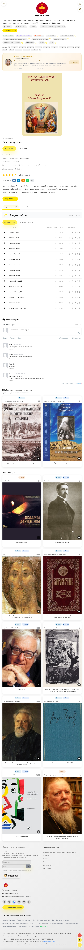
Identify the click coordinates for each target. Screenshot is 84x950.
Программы (47, 868)
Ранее (20, 338)
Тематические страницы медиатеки (18, 915)
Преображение (22, 926)
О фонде (46, 856)
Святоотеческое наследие (40, 39)
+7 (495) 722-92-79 (12, 890)
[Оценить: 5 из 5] (15, 175)
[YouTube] (24, 902)
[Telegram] (9, 902)
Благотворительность (52, 848)
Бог (53, 920)
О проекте (21, 936)
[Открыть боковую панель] (80, 3)
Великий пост (26, 920)
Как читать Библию (42, 923)
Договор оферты (25, 933)
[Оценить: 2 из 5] (6, 175)
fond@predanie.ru (11, 893)
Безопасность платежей (62, 933)
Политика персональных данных (38, 936)
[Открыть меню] (3, 3)
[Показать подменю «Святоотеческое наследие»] (50, 39)
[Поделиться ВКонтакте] (14, 180)
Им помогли (47, 865)
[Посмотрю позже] (38, 397)
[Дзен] (19, 902)
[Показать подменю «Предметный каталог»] (68, 39)
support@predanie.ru (18, 896)
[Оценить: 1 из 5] (3, 175)
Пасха (19, 920)
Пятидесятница (34, 926)
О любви (66, 920)
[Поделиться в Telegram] (18, 180)
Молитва (40, 920)
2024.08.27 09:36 (20, 364)
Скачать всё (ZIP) (28, 222)
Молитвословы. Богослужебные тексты (15, 39)
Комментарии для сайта (72, 384)
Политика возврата (9, 936)
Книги (25, 207)
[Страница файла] (77, 232)
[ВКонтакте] (4, 902)
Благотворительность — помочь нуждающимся (59, 852)
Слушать (11, 149)
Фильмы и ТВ (30, 42)
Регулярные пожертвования (42, 933)
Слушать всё (10, 222)
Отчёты (45, 862)
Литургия (47, 920)
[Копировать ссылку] (32, 180)
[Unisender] (11, 875)
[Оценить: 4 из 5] (12, 175)
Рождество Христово (8, 920)
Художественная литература (11, 42)
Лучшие (12, 338)
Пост (34, 920)
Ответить (11, 349)
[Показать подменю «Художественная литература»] (22, 43)
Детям (51, 42)
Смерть (32, 923)
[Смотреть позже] (72, 232)
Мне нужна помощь (15, 907)
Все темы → (44, 926)
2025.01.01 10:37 (18, 354)
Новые (5, 338)
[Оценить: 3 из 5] (9, 175)
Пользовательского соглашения (57, 944)
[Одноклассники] (29, 902)
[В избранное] (4, 154)
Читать (24, 149)
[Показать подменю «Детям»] (56, 43)
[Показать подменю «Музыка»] (46, 43)
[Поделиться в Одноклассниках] (23, 180)
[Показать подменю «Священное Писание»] (75, 36)
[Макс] (14, 902)
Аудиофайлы (11, 207)
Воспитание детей (22, 923)
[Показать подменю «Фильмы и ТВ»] (36, 43)
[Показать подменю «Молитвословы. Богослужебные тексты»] (29, 39)
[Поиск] (80, 9)
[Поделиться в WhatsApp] (27, 180)
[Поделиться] (75, 232)
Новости (46, 859)
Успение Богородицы (9, 926)
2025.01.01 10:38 (18, 344)
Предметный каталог (60, 39)
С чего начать (51, 36)
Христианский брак (8, 923)
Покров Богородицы (71, 923)
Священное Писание (67, 36)
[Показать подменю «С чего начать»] (57, 36)
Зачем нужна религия (57, 923)
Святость (59, 920)
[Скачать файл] (79, 232)
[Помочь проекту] (80, 935)
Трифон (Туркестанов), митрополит (15, 158)
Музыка (42, 42)
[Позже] (9, 154)
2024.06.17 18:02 (20, 374)
